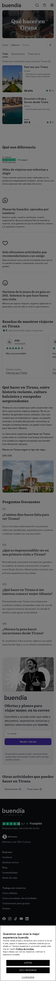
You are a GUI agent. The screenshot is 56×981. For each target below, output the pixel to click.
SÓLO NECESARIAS (28, 970)
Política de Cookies (25, 949)
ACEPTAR (28, 963)
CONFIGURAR (28, 977)
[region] (28, 953)
